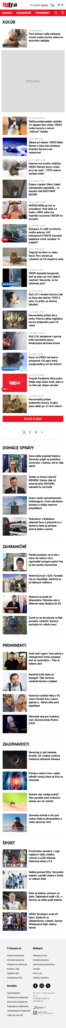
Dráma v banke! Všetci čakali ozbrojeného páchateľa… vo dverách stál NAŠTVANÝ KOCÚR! (44, 189)
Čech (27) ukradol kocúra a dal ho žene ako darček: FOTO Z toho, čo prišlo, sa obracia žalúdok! (46, 299)
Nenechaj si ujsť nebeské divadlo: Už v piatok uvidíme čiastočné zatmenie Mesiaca (44, 756)
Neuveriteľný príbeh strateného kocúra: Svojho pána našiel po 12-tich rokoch (45, 403)
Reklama (37, 948)
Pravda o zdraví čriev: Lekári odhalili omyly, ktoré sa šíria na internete (46, 777)
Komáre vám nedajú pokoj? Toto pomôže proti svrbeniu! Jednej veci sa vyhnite (44, 798)
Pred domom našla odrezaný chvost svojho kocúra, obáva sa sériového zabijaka (46, 37)
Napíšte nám (13, 973)
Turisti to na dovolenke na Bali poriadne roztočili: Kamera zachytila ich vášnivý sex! (45, 621)
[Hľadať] (55, 13)
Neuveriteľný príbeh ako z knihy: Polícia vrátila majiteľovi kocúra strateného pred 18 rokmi (46, 320)
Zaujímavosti (16, 744)
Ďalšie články (33, 419)
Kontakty (12, 985)
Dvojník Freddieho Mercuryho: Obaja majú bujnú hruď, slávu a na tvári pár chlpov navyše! (46, 382)
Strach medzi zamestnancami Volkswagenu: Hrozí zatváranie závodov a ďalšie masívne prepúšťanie (46, 503)
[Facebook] (35, 986)
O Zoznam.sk (14, 948)
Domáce (7, 13)
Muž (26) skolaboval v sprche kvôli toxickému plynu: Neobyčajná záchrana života (45, 340)
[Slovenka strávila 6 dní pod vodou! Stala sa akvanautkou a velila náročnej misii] (15, 823)
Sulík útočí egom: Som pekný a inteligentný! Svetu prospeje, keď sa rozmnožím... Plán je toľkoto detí (46, 658)
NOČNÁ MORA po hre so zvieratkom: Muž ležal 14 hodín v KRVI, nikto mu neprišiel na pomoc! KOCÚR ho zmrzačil (46, 212)
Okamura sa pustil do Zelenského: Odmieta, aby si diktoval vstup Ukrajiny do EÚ (45, 600)
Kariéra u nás (13, 968)
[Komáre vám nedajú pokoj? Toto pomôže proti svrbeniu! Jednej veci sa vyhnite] (15, 802)
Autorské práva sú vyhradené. (41, 999)
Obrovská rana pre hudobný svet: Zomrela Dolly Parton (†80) (44, 720)
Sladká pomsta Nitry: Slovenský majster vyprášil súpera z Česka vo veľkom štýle (46, 875)
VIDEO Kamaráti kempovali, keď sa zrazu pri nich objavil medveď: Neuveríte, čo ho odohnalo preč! (44, 278)
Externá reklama (41, 959)
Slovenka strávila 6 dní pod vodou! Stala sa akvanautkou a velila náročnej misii (45, 819)
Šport (9, 843)
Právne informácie (15, 955)
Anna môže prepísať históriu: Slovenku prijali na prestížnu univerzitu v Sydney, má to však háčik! (46, 461)
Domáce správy (18, 448)
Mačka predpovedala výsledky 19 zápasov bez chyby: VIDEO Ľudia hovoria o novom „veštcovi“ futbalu (45, 126)
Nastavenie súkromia (17, 964)
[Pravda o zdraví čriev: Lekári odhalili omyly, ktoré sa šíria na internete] (15, 781)
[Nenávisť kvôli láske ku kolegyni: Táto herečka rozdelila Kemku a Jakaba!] (15, 682)
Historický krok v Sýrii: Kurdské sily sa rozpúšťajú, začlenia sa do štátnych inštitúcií (46, 579)
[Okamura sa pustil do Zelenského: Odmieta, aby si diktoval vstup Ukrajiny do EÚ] (15, 604)
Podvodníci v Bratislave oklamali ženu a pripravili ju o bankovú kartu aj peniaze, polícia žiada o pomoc (45, 524)
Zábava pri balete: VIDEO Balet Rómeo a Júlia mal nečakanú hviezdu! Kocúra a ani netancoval (46, 147)
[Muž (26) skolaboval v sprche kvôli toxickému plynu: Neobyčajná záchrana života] (15, 341)
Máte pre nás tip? (15, 1015)
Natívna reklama (41, 977)
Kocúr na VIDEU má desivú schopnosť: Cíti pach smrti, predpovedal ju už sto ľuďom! (45, 361)
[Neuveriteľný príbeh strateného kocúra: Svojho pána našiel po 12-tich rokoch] (15, 404)
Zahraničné (23, 13)
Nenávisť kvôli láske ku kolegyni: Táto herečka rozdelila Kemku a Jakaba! (43, 678)
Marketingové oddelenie (18, 1010)
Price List (37, 973)
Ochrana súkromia (15, 959)
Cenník (36, 968)
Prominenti (42, 13)
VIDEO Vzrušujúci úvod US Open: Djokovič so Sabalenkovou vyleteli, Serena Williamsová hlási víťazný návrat (45, 920)
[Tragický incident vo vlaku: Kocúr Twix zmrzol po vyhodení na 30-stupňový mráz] (15, 257)
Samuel (44, 5)
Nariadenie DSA (14, 977)
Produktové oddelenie (17, 997)
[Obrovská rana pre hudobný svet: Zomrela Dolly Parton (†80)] (15, 724)
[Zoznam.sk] (39, 1008)
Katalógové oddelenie (17, 1006)
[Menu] (62, 13)
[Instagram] (41, 986)
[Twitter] (48, 986)
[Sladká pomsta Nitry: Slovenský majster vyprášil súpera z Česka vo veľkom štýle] (15, 879)
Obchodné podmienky (43, 964)
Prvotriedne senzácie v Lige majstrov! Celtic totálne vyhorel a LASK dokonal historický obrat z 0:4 (44, 856)
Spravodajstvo (13, 992)
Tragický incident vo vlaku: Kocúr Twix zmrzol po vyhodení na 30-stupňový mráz (46, 256)
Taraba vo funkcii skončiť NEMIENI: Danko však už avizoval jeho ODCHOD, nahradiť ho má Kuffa (42, 482)
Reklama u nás (40, 955)
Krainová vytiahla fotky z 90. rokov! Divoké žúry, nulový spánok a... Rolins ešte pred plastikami (44, 700)
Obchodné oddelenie (17, 1001)
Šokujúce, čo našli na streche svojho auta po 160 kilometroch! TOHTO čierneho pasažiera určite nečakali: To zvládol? (45, 235)
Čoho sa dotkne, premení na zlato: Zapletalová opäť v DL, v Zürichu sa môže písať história (45, 896)
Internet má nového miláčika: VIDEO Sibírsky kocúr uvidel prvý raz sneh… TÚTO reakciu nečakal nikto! (45, 168)
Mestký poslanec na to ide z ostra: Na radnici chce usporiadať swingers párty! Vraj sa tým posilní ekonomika (46, 559)
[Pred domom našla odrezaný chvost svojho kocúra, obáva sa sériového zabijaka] (15, 38)
